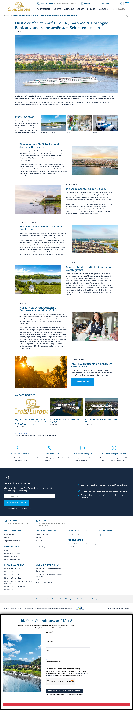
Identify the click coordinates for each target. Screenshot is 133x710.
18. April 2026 (18, 31)
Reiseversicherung (11, 556)
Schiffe (57, 9)
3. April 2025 (53, 424)
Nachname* (50, 641)
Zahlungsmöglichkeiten (12, 553)
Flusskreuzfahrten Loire (12, 590)
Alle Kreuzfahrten (42, 535)
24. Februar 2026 (19, 427)
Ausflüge (69, 9)
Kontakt (7, 550)
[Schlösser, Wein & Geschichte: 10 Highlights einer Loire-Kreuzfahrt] (66, 407)
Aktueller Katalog (74, 535)
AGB (47, 599)
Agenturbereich (73, 547)
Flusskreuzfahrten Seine (13, 572)
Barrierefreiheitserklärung (61, 599)
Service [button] (91, 9)
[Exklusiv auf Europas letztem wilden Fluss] (101, 407)
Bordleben (39, 544)
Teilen (124, 16)
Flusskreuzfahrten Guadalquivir (15, 586)
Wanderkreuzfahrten (43, 580)
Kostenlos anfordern (17, 503)
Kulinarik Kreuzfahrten (44, 583)
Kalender (103, 9)
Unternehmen (9, 535)
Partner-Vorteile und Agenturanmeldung (82, 544)
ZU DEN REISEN (82, 381)
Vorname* (49, 632)
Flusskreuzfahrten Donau (13, 569)
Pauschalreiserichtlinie (12, 559)
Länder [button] (80, 9)
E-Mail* (48, 650)
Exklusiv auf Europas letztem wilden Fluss (101, 420)
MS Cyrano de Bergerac (26, 132)
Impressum (40, 599)
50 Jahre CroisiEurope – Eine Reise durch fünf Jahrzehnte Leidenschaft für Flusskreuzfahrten (30, 421)
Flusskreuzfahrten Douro (13, 575)
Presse (6, 538)
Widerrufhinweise (51, 676)
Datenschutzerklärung (89, 599)
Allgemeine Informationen (13, 541)
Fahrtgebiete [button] (43, 9)
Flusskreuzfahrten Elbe (12, 578)
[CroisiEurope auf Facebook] (121, 3)
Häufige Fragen (41, 547)
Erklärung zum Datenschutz (15, 508)
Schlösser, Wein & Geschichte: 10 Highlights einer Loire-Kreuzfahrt (64, 420)
